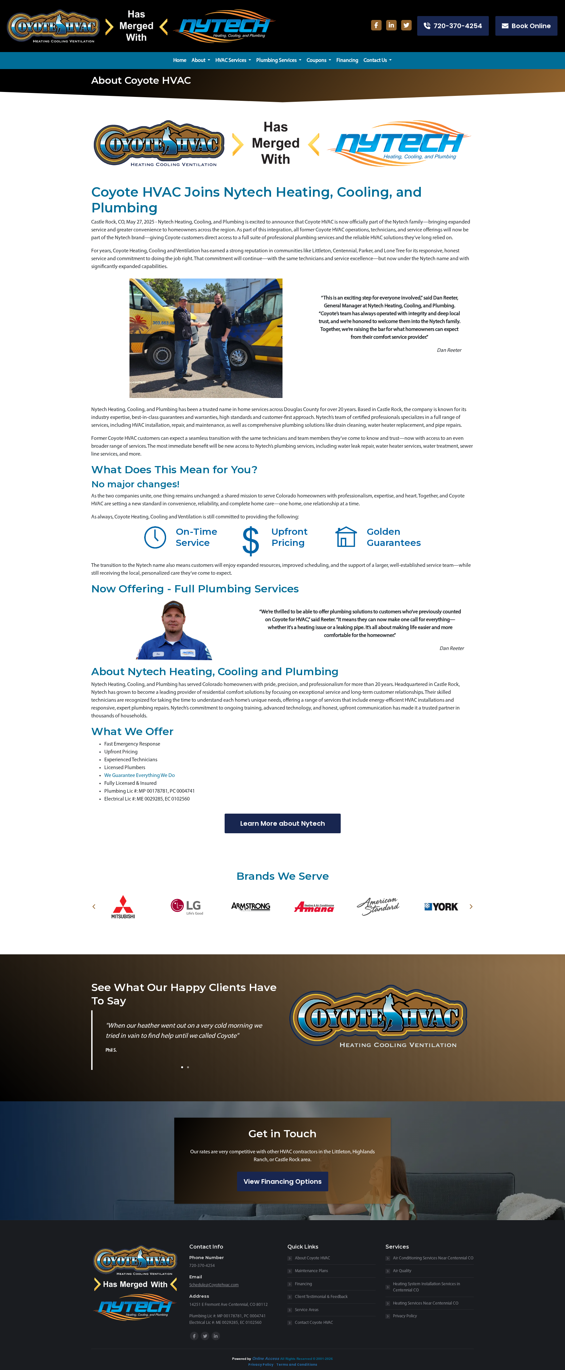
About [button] (199, 60)
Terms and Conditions (296, 1364)
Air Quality (402, 1271)
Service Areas (306, 1310)
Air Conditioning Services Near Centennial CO (433, 1258)
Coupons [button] (317, 60)
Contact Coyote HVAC (314, 1323)
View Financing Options (283, 1181)
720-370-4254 (456, 25)
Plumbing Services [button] (277, 60)
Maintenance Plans (311, 1271)
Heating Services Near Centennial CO (425, 1303)
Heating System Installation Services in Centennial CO (426, 1287)
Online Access (265, 1358)
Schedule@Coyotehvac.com (214, 1285)
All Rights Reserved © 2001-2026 (306, 1359)
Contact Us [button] (376, 60)
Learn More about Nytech (282, 823)
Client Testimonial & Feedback (321, 1297)
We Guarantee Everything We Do (139, 775)
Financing (347, 60)
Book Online (529, 25)
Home (179, 60)
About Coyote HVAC (312, 1258)
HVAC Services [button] (231, 60)
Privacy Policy (405, 1316)
